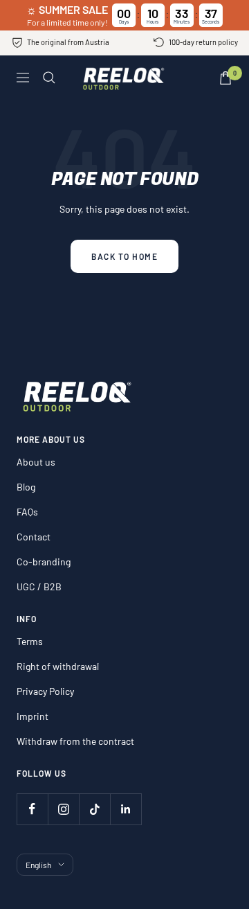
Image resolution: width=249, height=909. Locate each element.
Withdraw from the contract (75, 741)
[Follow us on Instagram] (63, 808)
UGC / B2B (39, 586)
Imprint (32, 716)
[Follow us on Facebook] (32, 808)
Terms (30, 641)
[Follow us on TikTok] (94, 808)
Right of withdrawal (58, 666)
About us (36, 462)
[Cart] (225, 78)
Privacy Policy (45, 691)
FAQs (27, 512)
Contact (33, 536)
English (38, 865)
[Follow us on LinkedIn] (125, 808)
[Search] (49, 77)
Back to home (124, 256)
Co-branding (44, 561)
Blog (26, 487)
